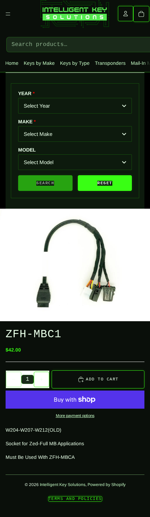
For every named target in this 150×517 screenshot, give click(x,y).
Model (27, 150)
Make (25, 121)
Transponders (110, 63)
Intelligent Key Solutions (62, 484)
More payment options (75, 415)
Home (11, 63)
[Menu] (8, 14)
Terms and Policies (75, 498)
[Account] (125, 13)
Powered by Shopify (107, 484)
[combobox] (75, 106)
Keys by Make (39, 63)
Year (24, 93)
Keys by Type (75, 63)
